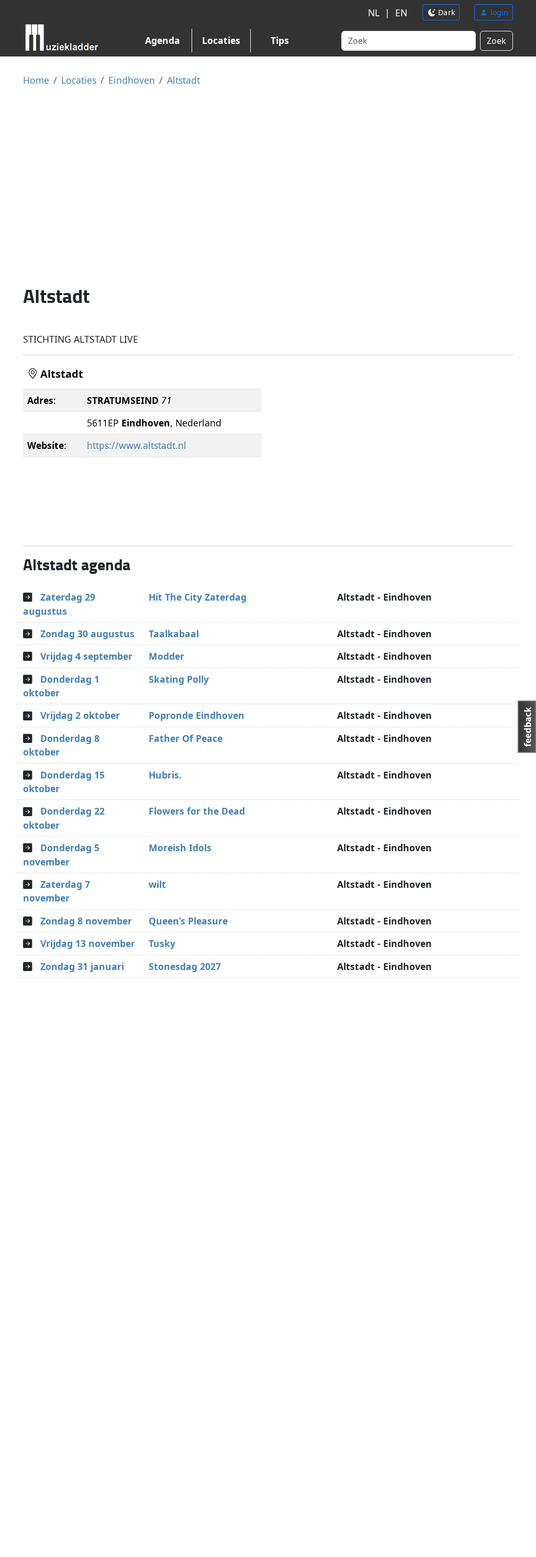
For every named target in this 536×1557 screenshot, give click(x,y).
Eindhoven (131, 80)
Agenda (162, 40)
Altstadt (183, 80)
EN (401, 12)
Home (36, 80)
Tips (280, 40)
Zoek (496, 41)
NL (373, 12)
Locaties (221, 40)
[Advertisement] (268, 185)
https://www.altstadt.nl (136, 445)
